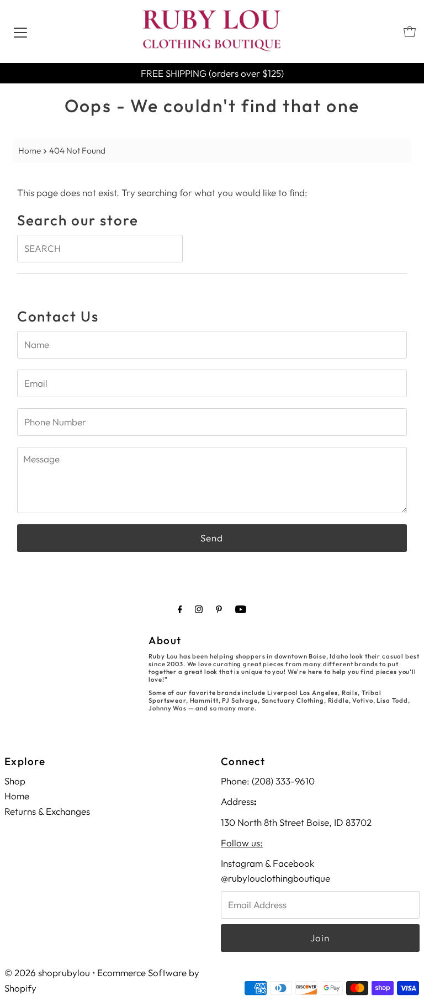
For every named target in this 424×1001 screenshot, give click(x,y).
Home (29, 150)
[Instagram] (199, 609)
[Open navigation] (20, 31)
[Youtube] (240, 609)
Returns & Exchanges (47, 811)
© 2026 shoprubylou (47, 972)
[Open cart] (410, 31)
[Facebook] (180, 609)
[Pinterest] (219, 609)
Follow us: (242, 843)
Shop (14, 781)
